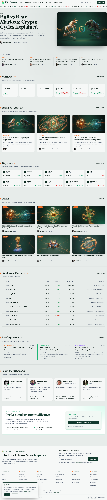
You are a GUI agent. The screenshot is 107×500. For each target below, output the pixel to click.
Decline (15, 494)
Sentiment (40, 482)
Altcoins (4, 479)
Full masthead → (99, 371)
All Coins (21, 474)
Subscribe (101, 2)
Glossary (39, 474)
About (74, 474)
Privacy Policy (78, 462)
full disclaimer (56, 492)
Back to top (101, 497)
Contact (74, 477)
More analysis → (99, 107)
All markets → (100, 76)
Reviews (48, 2)
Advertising (93, 482)
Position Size (58, 479)
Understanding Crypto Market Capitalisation (91, 397)
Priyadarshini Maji (95, 381)
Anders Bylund (42, 381)
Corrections (93, 477)
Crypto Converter (60, 474)
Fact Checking (94, 479)
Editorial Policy (76, 482)
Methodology (94, 474)
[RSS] (95, 497)
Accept (7, 494)
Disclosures (93, 485)
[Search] (91, 2)
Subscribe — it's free (82, 422)
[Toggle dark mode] (82, 2)
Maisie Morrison (7, 42)
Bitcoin (35, 2)
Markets (27, 2)
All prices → (101, 273)
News (20, 2)
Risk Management (42, 479)
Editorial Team (76, 479)
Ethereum (41, 2)
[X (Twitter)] (88, 497)
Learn (61, 2)
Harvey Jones (67, 381)
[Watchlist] (94, 2)
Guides (2, 13)
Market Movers (23, 477)
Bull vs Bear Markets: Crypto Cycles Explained (19, 22)
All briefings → (100, 337)
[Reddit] (92, 497)
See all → (102, 198)
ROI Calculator (59, 477)
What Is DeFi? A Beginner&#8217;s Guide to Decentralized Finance (65, 397)
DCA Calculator (59, 482)
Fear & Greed (23, 479)
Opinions (55, 2)
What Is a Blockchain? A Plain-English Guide (38, 397)
